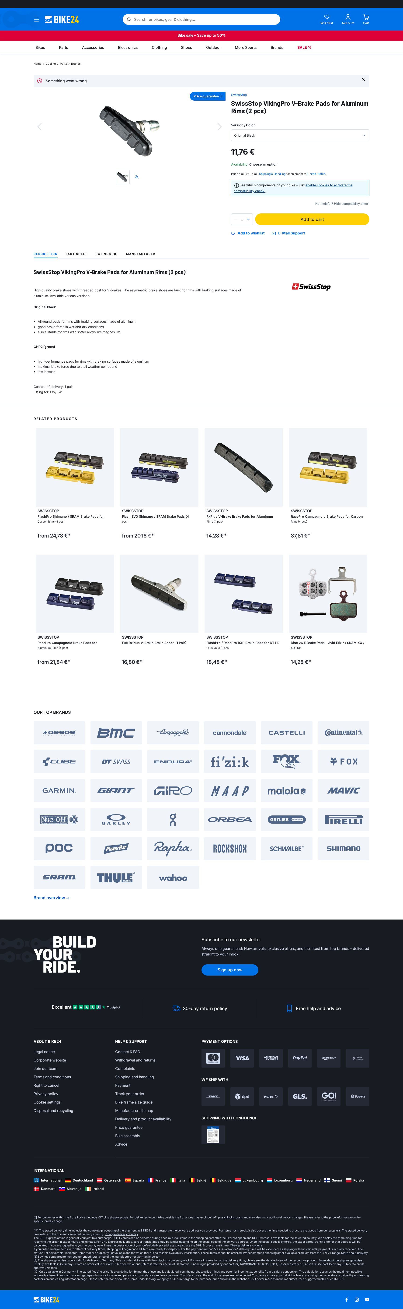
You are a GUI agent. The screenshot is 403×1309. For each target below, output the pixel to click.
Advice (121, 1144)
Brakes (75, 63)
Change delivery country (121, 1234)
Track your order (129, 1093)
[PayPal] (300, 1058)
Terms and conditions (52, 1077)
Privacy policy (46, 1093)
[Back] (39, 127)
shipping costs (119, 1217)
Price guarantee (128, 1127)
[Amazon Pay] (328, 1058)
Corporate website (50, 1060)
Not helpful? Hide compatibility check (342, 203)
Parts (63, 63)
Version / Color (243, 125)
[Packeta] (357, 1096)
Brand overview (49, 897)
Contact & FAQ (127, 1051)
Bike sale (185, 35)
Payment (122, 1085)
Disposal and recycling (53, 1110)
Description (46, 254)
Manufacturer (140, 254)
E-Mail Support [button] (291, 233)
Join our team (45, 1068)
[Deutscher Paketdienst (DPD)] (242, 1096)
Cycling (51, 63)
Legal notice (44, 1051)
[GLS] (300, 1096)
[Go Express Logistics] (328, 1096)
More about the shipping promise (340, 1260)
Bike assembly (127, 1135)
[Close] (364, 79)
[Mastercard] (213, 1058)
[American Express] (271, 1058)
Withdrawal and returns (135, 1060)
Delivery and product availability (143, 1119)
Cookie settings (47, 1102)
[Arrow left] (40, 467)
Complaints (125, 1068)
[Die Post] (271, 1096)
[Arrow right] (109, 467)
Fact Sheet (76, 254)
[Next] (220, 127)
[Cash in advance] (357, 1058)
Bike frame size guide (134, 1102)
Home (38, 63)
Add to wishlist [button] (251, 233)
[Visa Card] (242, 1058)
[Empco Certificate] (213, 1134)
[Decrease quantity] (236, 219)
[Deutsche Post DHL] (213, 1096)
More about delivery (354, 1253)
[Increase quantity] (248, 219)
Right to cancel (46, 1085)
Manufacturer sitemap (134, 1110)
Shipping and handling (134, 1077)
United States (316, 174)
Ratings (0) (107, 254)
